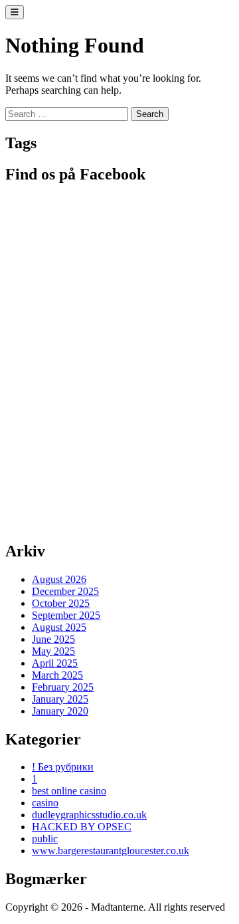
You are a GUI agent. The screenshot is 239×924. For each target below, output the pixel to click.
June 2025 (53, 639)
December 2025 (65, 591)
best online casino (69, 790)
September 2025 (66, 615)
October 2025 (61, 603)
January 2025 (60, 699)
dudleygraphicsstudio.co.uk (89, 814)
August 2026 (59, 579)
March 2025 (57, 675)
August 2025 (59, 627)
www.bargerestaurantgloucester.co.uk (110, 850)
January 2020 (60, 711)
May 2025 (53, 651)
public (45, 838)
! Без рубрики (63, 766)
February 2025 (63, 687)
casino (45, 802)
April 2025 (55, 663)
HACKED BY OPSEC (81, 826)
